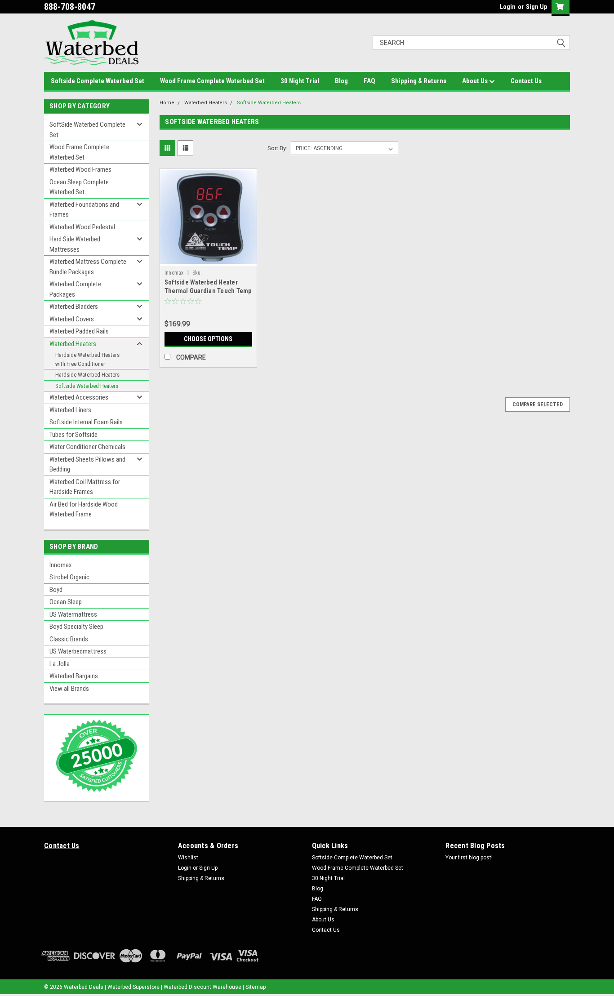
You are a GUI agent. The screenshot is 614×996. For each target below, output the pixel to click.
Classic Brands (68, 639)
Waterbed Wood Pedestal (82, 227)
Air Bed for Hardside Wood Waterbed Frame (83, 509)
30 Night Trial (299, 81)
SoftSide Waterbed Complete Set (87, 129)
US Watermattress (73, 614)
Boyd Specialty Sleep (76, 626)
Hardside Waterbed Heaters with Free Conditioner (87, 359)
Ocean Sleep (65, 602)
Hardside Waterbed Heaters (87, 374)
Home (167, 103)
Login (508, 6)
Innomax (60, 565)
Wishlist (188, 857)
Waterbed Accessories (78, 397)
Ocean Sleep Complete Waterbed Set (79, 187)
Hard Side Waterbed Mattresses (74, 244)
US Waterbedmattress (78, 651)
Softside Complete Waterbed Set (97, 81)
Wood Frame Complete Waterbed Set (212, 81)
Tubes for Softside (73, 435)
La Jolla (59, 664)
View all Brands (69, 689)
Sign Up (536, 6)
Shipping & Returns (418, 81)
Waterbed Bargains (73, 676)
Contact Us (526, 81)
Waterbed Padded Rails (79, 331)
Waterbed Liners (70, 410)
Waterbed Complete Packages (75, 289)
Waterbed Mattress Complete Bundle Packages (87, 267)
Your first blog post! (469, 857)
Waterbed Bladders (73, 306)
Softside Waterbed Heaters (86, 385)
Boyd (55, 590)
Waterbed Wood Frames (80, 169)
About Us (475, 81)
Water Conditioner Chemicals (87, 447)
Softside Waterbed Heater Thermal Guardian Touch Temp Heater (208, 291)
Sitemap (255, 987)
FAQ (369, 81)
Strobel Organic (69, 577)
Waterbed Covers (71, 319)
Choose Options (208, 338)
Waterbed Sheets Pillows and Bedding (87, 464)
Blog (341, 81)
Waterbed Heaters (72, 344)
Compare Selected (537, 404)
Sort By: (277, 148)
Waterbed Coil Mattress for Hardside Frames (84, 487)
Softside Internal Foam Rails (86, 422)
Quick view (208, 258)
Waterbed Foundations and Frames (84, 209)
